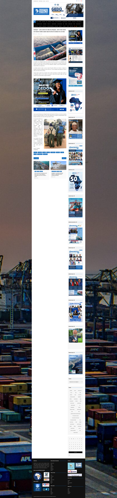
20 (75, 446)
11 (71, 444)
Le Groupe (64, 26)
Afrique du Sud (79, 390)
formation (76, 401)
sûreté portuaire (72, 428)
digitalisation (79, 396)
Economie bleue (74, 21)
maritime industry (79, 409)
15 (79, 444)
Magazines (40, 26)
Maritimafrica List (36, 26)
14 (77, 444)
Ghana (51, 478)
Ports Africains (71, 422)
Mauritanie (52, 492)
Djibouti (68, 488)
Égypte (51, 489)
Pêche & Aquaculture (79, 21)
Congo (75, 394)
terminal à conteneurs (73, 430)
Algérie (51, 488)
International (43, 21)
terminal (79, 428)
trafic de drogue (40, 154)
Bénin (76, 392)
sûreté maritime (79, 426)
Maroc (72, 411)
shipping (80, 422)
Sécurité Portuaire (79, 424)
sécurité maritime (72, 424)
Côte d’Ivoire (52, 476)
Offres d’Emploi (56, 26)
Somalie (69, 491)
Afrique (44, 152)
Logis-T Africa (47, 1)
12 (73, 444)
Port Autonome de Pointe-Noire (75, 417)
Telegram (44, 1)
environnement (71, 401)
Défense (53, 21)
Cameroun (71, 394)
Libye (51, 490)
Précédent (37, 158)
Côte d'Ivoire (79, 394)
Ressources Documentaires (50, 26)
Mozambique (58, 171)
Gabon (80, 401)
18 (71, 446)
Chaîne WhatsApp (40, 1)
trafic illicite (45, 154)
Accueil (37, 21)
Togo (51, 483)
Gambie (51, 477)
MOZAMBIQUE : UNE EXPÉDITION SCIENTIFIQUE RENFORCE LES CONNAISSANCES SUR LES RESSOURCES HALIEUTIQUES (57, 174)
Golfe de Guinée (72, 403)
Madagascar (52, 466)
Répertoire (60, 26)
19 (73, 446)
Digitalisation (49, 21)
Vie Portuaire (69, 21)
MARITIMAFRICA (53, 152)
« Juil (69, 455)
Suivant (63, 158)
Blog (46, 21)
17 (69, 446)
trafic (35, 154)
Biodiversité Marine (54, 171)
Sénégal (62, 152)
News (35, 171)
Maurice (51, 467)
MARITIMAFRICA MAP (36, 1)
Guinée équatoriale (70, 482)
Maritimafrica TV (44, 26)
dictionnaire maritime (72, 396)
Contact (68, 26)
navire (79, 411)
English (80, 26)
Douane (48, 152)
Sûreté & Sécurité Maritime (58, 21)
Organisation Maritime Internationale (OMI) (75, 413)
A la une (36, 152)
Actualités (40, 21)
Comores (52, 465)
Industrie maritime (73, 405)
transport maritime (75, 432)
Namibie (51, 470)
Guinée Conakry (79, 403)
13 (75, 444)
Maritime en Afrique (72, 409)
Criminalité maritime (64, 21)
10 (69, 444)
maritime (58, 152)
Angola (51, 464)
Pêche (76, 422)
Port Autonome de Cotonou (76, 415)
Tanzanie (38, 171)
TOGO (80, 430)
